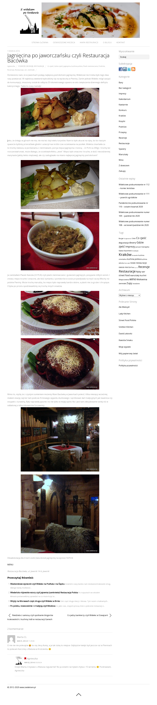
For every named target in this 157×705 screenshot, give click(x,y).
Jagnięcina (67, 66)
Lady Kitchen (124, 313)
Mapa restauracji (89, 42)
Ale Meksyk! (124, 307)
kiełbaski (135, 251)
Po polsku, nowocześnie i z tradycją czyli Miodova (32, 606)
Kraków (122, 115)
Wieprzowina (124, 279)
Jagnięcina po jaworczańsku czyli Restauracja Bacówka (58, 58)
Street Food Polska (127, 320)
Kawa (121, 250)
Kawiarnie (123, 104)
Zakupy (122, 171)
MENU (10, 564)
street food (124, 275)
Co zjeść (50, 66)
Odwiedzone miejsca (64, 42)
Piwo (133, 267)
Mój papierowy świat (128, 353)
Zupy (129, 283)
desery (132, 242)
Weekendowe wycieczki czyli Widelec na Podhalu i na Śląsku (37, 584)
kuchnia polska (76, 66)
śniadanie (136, 284)
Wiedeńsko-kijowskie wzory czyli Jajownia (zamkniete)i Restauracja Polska (44, 592)
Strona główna (40, 42)
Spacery (122, 149)
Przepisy (123, 132)
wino (132, 279)
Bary (121, 82)
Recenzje (29, 66)
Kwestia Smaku (126, 340)
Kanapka (145, 247)
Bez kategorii (125, 88)
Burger (121, 238)
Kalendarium (124, 99)
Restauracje (39, 66)
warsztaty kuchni (138, 275)
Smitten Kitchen (126, 327)
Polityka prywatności (128, 365)
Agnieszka (11, 66)
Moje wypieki (125, 346)
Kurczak (127, 263)
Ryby (138, 271)
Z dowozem (124, 165)
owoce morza (125, 267)
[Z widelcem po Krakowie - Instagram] (125, 70)
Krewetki (135, 255)
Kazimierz (128, 250)
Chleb (134, 238)
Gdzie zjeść (58, 66)
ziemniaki (31, 70)
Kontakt (120, 42)
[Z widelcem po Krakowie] (78, 35)
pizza (136, 267)
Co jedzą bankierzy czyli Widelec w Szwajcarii (87, 615)
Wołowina (142, 279)
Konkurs (123, 110)
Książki (122, 121)
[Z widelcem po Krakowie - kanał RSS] (133, 70)
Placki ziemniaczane (90, 66)
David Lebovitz (125, 333)
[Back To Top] (78, 695)
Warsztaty (123, 154)
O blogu (107, 42)
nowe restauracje (138, 262)
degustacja (124, 242)
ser (25, 70)
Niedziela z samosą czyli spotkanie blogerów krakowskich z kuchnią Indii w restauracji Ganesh (30, 617)
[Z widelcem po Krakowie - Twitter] (129, 70)
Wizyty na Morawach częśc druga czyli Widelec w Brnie (35, 601)
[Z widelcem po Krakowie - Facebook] (120, 70)
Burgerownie (127, 238)
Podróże (22, 66)
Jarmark (138, 247)
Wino (121, 160)
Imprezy (122, 93)
